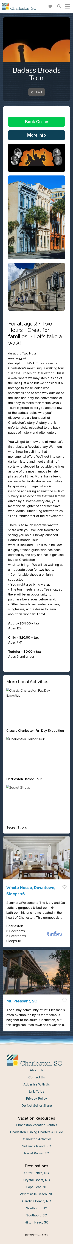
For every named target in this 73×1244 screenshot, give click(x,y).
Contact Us (36, 1077)
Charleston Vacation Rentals (36, 1125)
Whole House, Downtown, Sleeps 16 (30, 890)
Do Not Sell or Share (36, 1105)
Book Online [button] (36, 121)
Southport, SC (36, 1215)
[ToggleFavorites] (64, 887)
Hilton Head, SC (36, 1222)
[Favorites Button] (50, 6)
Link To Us (36, 1091)
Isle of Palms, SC (36, 1153)
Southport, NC (36, 1208)
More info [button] (36, 135)
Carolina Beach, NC (36, 1201)
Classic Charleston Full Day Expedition (35, 730)
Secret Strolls (16, 827)
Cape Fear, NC (36, 1187)
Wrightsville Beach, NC (36, 1194)
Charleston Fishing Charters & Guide (36, 1132)
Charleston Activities (36, 1139)
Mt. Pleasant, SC (21, 1001)
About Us (36, 1070)
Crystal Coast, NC (36, 1180)
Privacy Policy (36, 1098)
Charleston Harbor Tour (24, 779)
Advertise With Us (36, 1084)
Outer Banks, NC (36, 1173)
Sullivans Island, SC (36, 1146)
